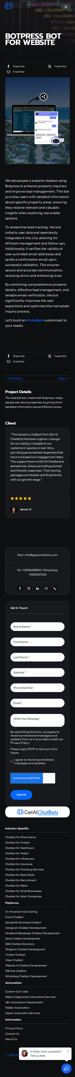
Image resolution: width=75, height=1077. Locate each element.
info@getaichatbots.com (41, 555)
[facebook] (20, 588)
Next (62, 378)
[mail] (46, 588)
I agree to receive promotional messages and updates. (34, 761)
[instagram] (28, 588)
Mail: (20, 555)
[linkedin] (37, 588)
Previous (15, 378)
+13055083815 (31, 570)
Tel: (19, 570)
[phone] (54, 588)
